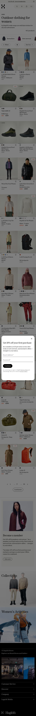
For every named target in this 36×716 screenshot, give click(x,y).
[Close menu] (31, 338)
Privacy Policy (23, 371)
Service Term (24, 370)
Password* (6, 360)
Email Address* (8, 355)
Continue (8, 366)
